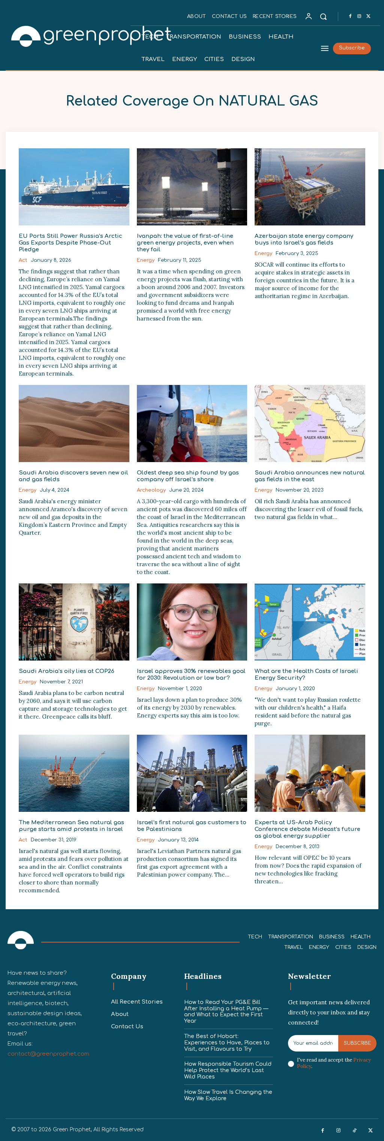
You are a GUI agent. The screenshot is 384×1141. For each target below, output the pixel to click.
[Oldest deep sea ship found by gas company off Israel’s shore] (192, 423)
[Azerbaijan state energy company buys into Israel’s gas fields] (310, 186)
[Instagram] (359, 16)
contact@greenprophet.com (48, 1054)
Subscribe (357, 1043)
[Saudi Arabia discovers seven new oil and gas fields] (74, 423)
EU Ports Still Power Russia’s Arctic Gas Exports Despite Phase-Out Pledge (70, 243)
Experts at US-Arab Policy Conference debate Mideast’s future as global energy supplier (307, 829)
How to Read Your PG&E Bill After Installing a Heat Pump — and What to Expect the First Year (226, 1011)
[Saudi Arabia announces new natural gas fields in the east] (310, 423)
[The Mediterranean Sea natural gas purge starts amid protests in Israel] (74, 773)
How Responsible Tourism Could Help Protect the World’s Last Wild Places (228, 1070)
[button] (323, 16)
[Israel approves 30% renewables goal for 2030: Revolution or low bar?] (192, 622)
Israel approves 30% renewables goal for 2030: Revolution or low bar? (191, 674)
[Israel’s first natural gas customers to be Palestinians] (192, 773)
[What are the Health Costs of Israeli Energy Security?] (310, 622)
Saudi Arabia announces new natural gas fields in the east (310, 476)
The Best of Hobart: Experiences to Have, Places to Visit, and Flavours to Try (227, 1043)
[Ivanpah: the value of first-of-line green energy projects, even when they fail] (192, 186)
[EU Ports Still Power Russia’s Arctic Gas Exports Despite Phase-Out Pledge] (74, 186)
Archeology (151, 490)
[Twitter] (368, 16)
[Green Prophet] (69, 35)
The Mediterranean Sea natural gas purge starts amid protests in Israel (71, 825)
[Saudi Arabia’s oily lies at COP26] (74, 622)
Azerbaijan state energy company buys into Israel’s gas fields (304, 239)
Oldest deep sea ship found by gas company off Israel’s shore (188, 476)
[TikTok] (354, 1131)
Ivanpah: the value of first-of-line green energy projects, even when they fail (185, 243)
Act (23, 260)
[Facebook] (350, 16)
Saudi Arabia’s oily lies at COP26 (66, 671)
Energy (145, 260)
